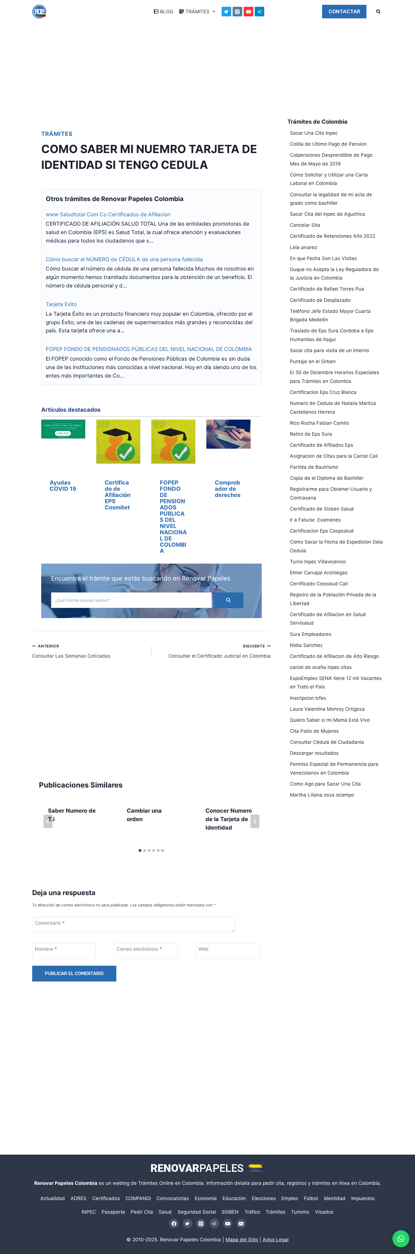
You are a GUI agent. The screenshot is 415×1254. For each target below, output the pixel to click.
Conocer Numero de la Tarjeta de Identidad (229, 819)
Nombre (46, 949)
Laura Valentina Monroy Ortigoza (327, 709)
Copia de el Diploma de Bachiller (326, 478)
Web (203, 949)
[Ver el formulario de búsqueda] (378, 11)
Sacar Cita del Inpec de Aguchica (327, 214)
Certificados (106, 1198)
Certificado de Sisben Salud (322, 509)
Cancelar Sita (305, 225)
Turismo (300, 1212)
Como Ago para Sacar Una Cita (325, 784)
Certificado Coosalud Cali (319, 583)
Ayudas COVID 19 (63, 485)
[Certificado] (118, 443)
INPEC (89, 1212)
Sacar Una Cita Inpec (314, 133)
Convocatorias (172, 1198)
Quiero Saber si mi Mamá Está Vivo (330, 720)
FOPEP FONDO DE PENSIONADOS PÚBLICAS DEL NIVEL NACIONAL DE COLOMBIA (149, 349)
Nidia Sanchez (306, 645)
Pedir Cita (142, 1212)
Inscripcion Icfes (308, 698)
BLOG (166, 11)
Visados (324, 1212)
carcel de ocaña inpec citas (321, 667)
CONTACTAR (344, 11)
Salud (165, 1212)
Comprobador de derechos (228, 488)
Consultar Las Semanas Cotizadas (71, 651)
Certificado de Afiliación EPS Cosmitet (117, 495)
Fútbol (311, 1198)
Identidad (335, 1198)
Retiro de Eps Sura (311, 434)
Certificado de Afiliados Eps (321, 445)
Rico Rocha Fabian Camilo (319, 423)
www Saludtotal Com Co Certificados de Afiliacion (108, 214)
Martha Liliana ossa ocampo (322, 795)
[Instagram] (237, 11)
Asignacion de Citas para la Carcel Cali (334, 456)
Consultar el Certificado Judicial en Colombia (219, 651)
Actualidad (52, 1198)
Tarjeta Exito (61, 304)
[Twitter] (226, 11)
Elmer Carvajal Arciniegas (319, 572)
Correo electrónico (139, 949)
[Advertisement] (207, 72)
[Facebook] (174, 1223)
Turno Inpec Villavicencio (318, 561)
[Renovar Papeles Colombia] (39, 12)
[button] (400, 1238)
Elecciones (264, 1198)
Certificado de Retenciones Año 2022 (332, 236)
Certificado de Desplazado (320, 300)
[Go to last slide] (48, 821)
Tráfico (252, 1212)
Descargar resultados (314, 753)
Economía (206, 1198)
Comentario (50, 923)
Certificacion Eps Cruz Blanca (323, 392)
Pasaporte (113, 1212)
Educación (234, 1198)
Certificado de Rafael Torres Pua (327, 289)
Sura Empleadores (310, 634)
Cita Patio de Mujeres (314, 731)
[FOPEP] (173, 443)
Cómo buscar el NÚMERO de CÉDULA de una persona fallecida (124, 259)
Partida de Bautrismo (314, 467)
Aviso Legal (276, 1239)
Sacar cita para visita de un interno (329, 350)
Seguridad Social (197, 1212)
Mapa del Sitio (242, 1239)
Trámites (57, 133)
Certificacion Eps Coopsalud (322, 531)
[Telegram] (259, 11)
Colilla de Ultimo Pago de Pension (328, 144)
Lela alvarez (303, 247)
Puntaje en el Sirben (313, 361)
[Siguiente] (254, 821)
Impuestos (363, 1198)
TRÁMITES (197, 11)
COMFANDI (138, 1198)
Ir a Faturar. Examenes (315, 520)
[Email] (241, 1223)
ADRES (78, 1198)
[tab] (140, 850)
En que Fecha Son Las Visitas (323, 258)
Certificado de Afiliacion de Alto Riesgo (334, 656)
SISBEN (230, 1212)
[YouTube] (248, 11)
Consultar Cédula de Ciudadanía (327, 742)
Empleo (289, 1198)
